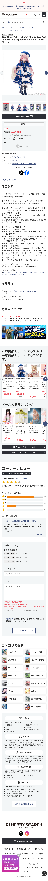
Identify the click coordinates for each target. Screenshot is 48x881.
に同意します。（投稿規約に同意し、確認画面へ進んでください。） (25, 620)
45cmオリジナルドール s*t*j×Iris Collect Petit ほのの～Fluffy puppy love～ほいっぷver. (23, 273)
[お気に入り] (31, 14)
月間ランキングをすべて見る (23, 452)
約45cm (14, 160)
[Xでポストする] (21, 172)
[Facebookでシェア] (26, 172)
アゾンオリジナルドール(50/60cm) (24, 164)
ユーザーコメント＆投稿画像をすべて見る (16, 474)
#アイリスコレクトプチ (9, 180)
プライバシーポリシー (35, 864)
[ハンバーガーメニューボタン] (44, 14)
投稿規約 (9, 618)
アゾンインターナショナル (21, 157)
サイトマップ (24, 871)
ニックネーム (10, 569)
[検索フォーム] (39, 15)
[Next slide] (46, 73)
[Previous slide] (1, 73)
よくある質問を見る (23, 803)
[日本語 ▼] (26, 14)
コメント (8, 581)
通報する (39, 534)
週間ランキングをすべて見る (23, 447)
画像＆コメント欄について (24, 478)
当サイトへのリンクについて (35, 867)
